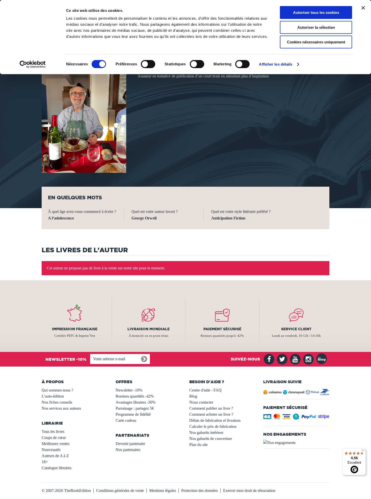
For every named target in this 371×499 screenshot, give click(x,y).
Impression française (74, 329)
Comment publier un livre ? (211, 408)
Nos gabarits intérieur (206, 432)
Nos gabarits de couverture (210, 438)
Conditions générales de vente (120, 490)
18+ (45, 462)
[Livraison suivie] (296, 393)
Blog (193, 396)
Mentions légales (162, 490)
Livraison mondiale (148, 329)
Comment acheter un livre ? (211, 414)
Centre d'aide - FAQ (205, 390)
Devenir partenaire (130, 443)
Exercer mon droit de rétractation (249, 490)
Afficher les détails (275, 64)
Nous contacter (201, 402)
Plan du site (198, 444)
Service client (296, 329)
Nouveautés (51, 450)
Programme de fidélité (133, 414)
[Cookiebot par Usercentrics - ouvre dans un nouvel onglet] (33, 64)
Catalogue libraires (56, 468)
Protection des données (199, 490)
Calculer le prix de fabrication (212, 426)
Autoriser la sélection (316, 27)
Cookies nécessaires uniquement (316, 42)
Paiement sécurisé (222, 329)
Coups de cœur (54, 437)
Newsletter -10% (129, 390)
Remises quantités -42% (135, 396)
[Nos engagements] (296, 443)
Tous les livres (53, 431)
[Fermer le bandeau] (363, 8)
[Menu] (363, 451)
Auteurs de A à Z (55, 456)
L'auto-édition (53, 396)
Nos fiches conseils (57, 402)
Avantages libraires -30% (135, 402)
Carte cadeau (126, 420)
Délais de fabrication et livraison (215, 420)
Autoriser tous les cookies (316, 12)
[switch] (148, 64)
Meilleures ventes (55, 443)
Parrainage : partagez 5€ (135, 408)
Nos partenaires (128, 450)
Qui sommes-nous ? (57, 390)
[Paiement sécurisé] (296, 418)
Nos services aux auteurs (61, 408)
